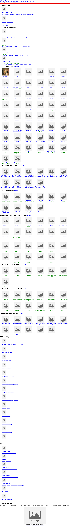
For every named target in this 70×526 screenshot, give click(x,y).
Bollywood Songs (19, 1)
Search (15, 2)
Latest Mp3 (2, 1)
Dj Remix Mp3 (6, 1)
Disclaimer (33, 525)
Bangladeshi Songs (30, 1)
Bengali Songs (24, 1)
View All (16, 66)
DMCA (36, 525)
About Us (42, 525)
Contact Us (39, 525)
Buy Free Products (12, 1)
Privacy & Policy (28, 525)
